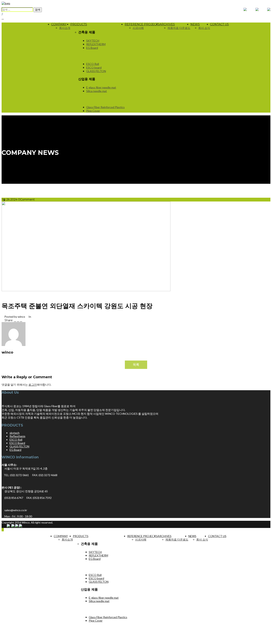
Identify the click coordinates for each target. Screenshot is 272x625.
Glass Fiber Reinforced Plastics (105, 107)
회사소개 (64, 27)
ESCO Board (17, 443)
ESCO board (94, 67)
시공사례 (138, 27)
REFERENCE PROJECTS (142, 24)
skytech (15, 432)
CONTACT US (219, 24)
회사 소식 (204, 27)
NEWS (195, 24)
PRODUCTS (78, 24)
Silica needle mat (96, 91)
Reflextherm (17, 436)
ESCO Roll (92, 64)
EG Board (92, 47)
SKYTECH (92, 40)
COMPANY (59, 24)
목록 (136, 364)
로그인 (32, 384)
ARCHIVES (167, 24)
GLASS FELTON (96, 71)
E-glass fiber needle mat (101, 87)
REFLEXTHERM (96, 44)
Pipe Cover (93, 110)
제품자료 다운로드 (178, 27)
